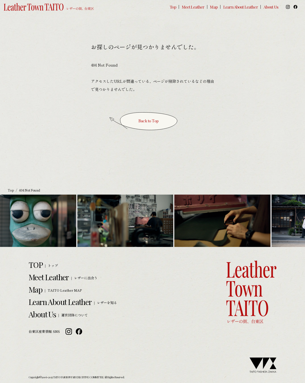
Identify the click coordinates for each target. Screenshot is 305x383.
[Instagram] (288, 7)
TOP (36, 264)
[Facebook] (295, 7)
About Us (271, 7)
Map (213, 7)
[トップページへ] (49, 7)
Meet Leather (193, 7)
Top (173, 7)
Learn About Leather (240, 7)
